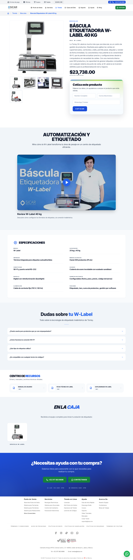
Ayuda (92, 7)
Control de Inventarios (51, 508)
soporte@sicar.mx (87, 521)
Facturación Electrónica (52, 510)
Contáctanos (80, 480)
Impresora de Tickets (70, 508)
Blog (100, 7)
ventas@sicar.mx (77, 551)
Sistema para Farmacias (31, 505)
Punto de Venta (37, 7)
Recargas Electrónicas (51, 502)
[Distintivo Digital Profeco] (71, 540)
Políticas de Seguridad (95, 526)
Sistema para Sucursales (52, 505)
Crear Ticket (85, 519)
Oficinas (27, 2)
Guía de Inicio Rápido (88, 502)
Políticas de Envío (55, 526)
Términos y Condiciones (20, 526)
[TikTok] (66, 533)
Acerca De (103, 499)
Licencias (67, 502)
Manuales (84, 516)
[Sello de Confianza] (61, 540)
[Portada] (8, 13)
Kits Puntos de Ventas (70, 505)
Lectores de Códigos (70, 510)
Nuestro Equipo (103, 502)
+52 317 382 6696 (119, 2)
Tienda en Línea (70, 499)
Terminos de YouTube (114, 526)
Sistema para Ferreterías (31, 508)
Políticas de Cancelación (74, 526)
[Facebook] (55, 533)
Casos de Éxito (71, 7)
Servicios (50, 7)
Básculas (23, 13)
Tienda (59, 7)
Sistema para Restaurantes (32, 510)
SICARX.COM (58, 2)
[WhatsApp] (77, 533)
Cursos (84, 508)
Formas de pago (15, 2)
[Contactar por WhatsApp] (127, 554)
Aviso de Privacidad (38, 526)
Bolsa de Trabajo (104, 508)
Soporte (83, 7)
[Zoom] (36, 47)
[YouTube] (72, 533)
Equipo (38, 2)
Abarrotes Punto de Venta (32, 502)
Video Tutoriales (86, 513)
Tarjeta (48, 2)
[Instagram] (61, 533)
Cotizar (122, 7)
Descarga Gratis (86, 505)
